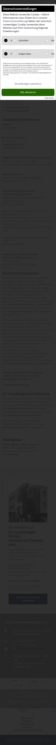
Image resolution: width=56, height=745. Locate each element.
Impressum (49, 98)
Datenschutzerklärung (15, 21)
